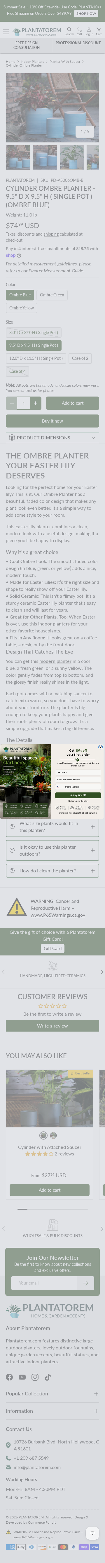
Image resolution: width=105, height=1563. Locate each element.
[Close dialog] (101, 747)
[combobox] (59, 786)
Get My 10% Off (78, 795)
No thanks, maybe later (78, 800)
